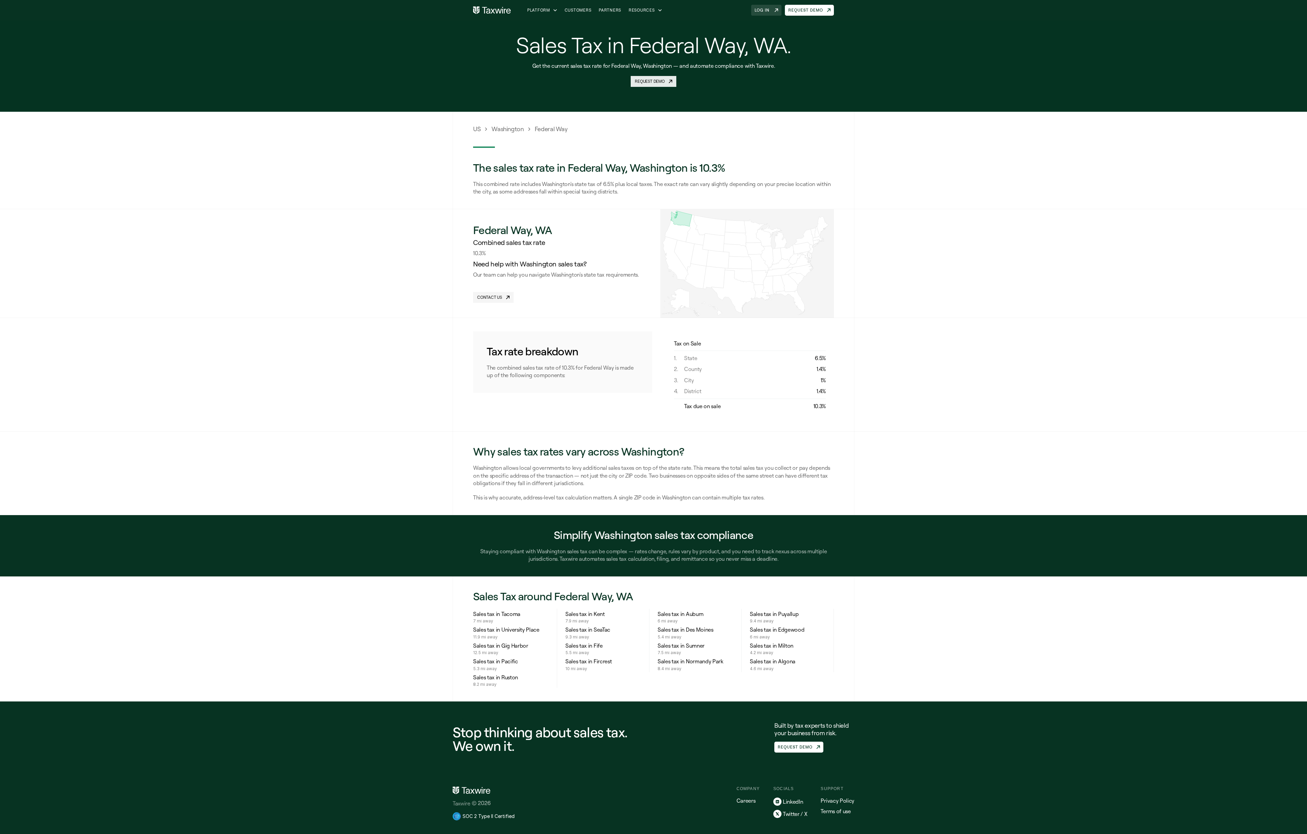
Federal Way (551, 129)
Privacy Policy (837, 800)
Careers (746, 800)
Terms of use (836, 811)
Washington (507, 129)
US (477, 129)
